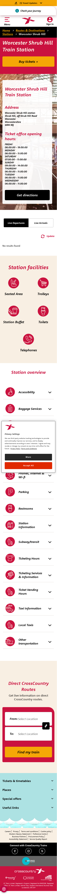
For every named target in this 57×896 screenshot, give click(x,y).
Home (6, 30)
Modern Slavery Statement (19, 834)
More (28, 457)
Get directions (27, 195)
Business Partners (19, 836)
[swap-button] (46, 726)
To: (12, 734)
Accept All (28, 465)
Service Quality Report (38, 839)
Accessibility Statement (18, 839)
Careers (8, 831)
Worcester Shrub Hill (32, 34)
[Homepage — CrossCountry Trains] (28, 20)
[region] (28, 447)
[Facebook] (14, 851)
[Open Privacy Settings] (4, 889)
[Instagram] (28, 851)
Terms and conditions (29, 831)
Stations (7, 34)
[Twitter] (42, 851)
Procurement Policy (36, 836)
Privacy (16, 831)
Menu (7, 24)
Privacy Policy (15, 448)
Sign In (50, 24)
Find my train (28, 752)
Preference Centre (40, 834)
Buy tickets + (28, 61)
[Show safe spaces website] (28, 861)
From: (14, 719)
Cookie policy (46, 831)
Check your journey (30, 10)
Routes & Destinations (30, 30)
